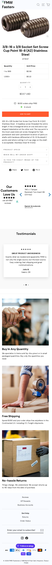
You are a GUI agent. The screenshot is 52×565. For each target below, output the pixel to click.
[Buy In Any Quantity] (25, 322)
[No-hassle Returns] (25, 453)
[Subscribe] (42, 530)
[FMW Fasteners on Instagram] (22, 538)
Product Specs (12, 150)
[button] (21, 194)
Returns (25, 517)
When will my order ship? (18, 155)
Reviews (25, 497)
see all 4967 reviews (8, 201)
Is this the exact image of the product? (21, 161)
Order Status (25, 521)
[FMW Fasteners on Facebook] (26, 538)
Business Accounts (25, 505)
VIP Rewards (25, 501)
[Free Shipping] (25, 389)
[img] (9, 197)
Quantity (25, 83)
